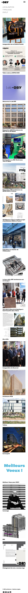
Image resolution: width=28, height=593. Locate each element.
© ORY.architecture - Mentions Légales (11, 589)
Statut (5, 12)
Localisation (8, 7)
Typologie (7, 10)
